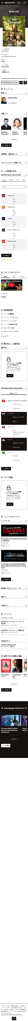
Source (3, 259)
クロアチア (11, 414)
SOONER (9, 218)
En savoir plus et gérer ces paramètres (11, 1014)
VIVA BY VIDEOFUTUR (13, 230)
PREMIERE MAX (11, 241)
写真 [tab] (14, 276)
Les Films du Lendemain (8, 56)
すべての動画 (5, 745)
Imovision (15, 456)
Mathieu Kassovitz (5, 133)
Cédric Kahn (5, 51)
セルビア (10, 439)
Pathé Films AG (17, 404)
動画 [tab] (5, 276)
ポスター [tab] (22, 276)
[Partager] (21, 82)
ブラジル (10, 452)
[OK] (14, 1018)
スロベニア (11, 426)
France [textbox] (5, 187)
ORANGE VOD (11, 207)
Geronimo (5, 675)
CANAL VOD (10, 195)
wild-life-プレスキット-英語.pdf (12, 630)
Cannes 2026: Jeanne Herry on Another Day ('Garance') (9, 730)
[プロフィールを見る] (24, 3)
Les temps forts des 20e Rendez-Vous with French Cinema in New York (13, 566)
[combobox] (14, 187)
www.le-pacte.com (8, 645)
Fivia (14, 430)
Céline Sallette (15, 133)
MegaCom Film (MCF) (18, 417)
